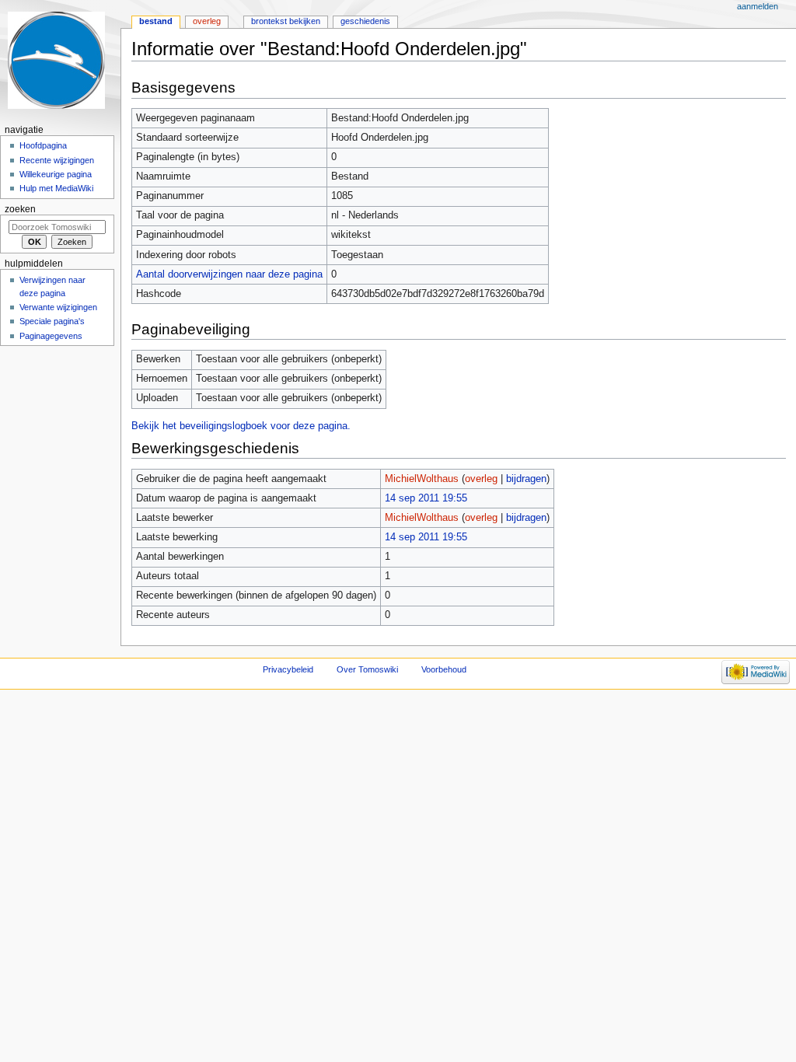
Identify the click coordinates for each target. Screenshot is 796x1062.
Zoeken (20, 209)
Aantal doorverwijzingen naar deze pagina (229, 274)
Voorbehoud (443, 669)
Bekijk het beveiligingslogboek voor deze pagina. (241, 426)
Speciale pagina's (52, 321)
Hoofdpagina (43, 145)
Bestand (156, 21)
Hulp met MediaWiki (56, 188)
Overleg (207, 21)
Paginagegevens (50, 336)
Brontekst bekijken (285, 21)
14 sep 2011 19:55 (426, 498)
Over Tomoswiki (367, 669)
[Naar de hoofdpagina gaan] (60, 60)
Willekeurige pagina (55, 174)
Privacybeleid (288, 669)
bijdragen (526, 478)
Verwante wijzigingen (58, 307)
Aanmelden (757, 6)
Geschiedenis (365, 21)
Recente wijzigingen (56, 160)
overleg (481, 478)
